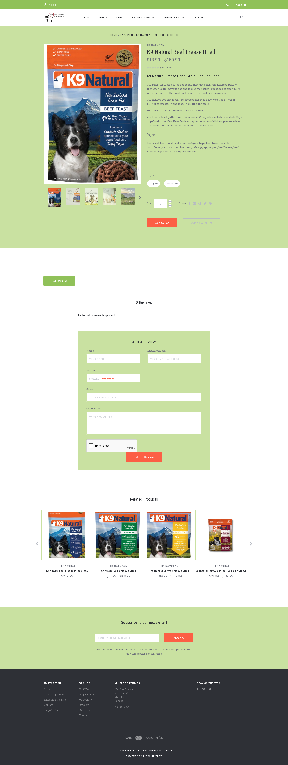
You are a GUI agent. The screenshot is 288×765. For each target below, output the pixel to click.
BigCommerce (152, 756)
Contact (200, 17)
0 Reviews (167, 67)
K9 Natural (155, 45)
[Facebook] (197, 689)
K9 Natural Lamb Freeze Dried (118, 570)
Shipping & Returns (175, 17)
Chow (119, 17)
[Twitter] (210, 689)
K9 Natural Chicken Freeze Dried (170, 570)
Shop (102, 17)
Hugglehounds (87, 694)
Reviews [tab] (58, 280)
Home (87, 17)
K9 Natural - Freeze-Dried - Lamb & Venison (221, 570)
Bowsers (84, 704)
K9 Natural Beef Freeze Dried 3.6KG (67, 570)
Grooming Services (143, 17)
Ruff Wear (84, 689)
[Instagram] (203, 689)
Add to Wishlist (201, 223)
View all (84, 715)
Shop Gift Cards (53, 710)
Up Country (85, 699)
